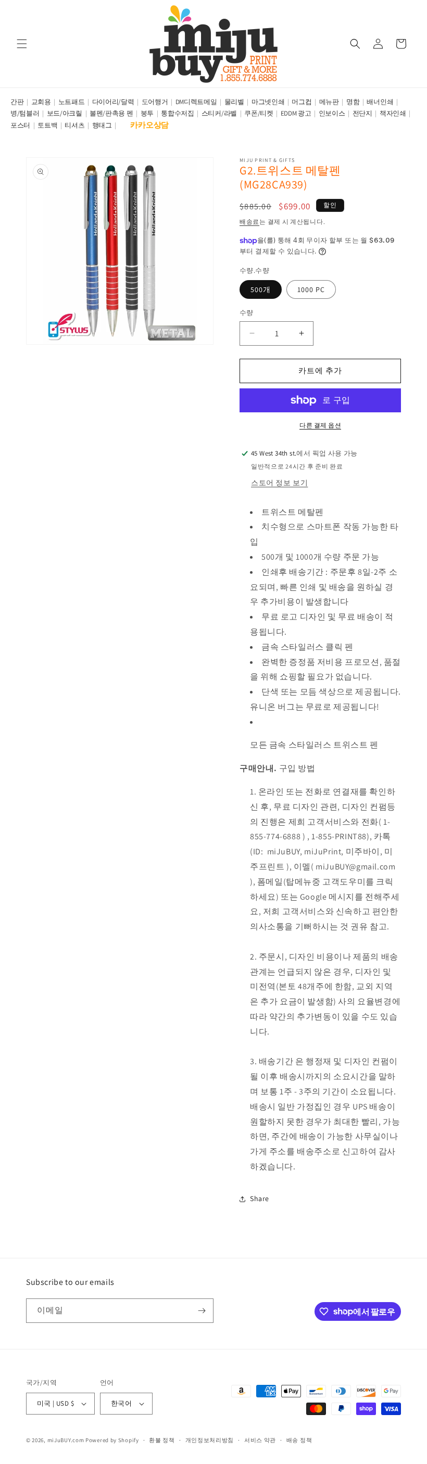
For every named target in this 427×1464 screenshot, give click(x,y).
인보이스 (332, 113)
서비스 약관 (260, 1440)
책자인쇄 (393, 113)
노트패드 (71, 101)
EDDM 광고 (296, 113)
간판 (16, 101)
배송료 (249, 221)
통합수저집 (177, 113)
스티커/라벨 (219, 113)
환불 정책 (162, 1440)
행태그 (102, 125)
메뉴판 (329, 101)
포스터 (20, 125)
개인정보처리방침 (209, 1440)
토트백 (47, 125)
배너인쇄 (380, 101)
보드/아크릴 (64, 113)
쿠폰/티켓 (258, 113)
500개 (260, 289)
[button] (21, 43)
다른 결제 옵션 (320, 425)
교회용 (41, 101)
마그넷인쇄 (268, 101)
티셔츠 (74, 125)
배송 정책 (299, 1440)
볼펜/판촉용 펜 (111, 113)
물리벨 (234, 101)
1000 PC (311, 289)
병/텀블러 (25, 113)
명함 (352, 101)
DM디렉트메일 (196, 101)
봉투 (147, 113)
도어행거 (155, 101)
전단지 (362, 113)
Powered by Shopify (112, 1440)
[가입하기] (201, 1310)
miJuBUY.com (65, 1440)
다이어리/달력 (113, 101)
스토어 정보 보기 (279, 482)
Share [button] (259, 1198)
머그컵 (301, 101)
